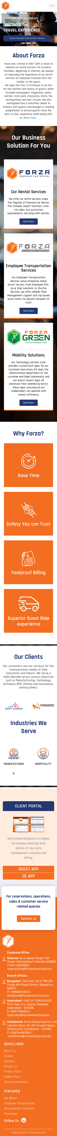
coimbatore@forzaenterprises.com (29, 1036)
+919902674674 (19, 992)
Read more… (30, 118)
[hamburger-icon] (51, 6)
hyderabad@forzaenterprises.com (28, 1015)
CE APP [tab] (28, 876)
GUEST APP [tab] (28, 869)
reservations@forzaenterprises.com (29, 969)
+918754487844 (20, 1033)
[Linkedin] (23, 1120)
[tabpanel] (28, 838)
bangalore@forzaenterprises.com (28, 996)
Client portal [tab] (28, 806)
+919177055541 (19, 1011)
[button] (23, 43)
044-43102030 (19, 965)
